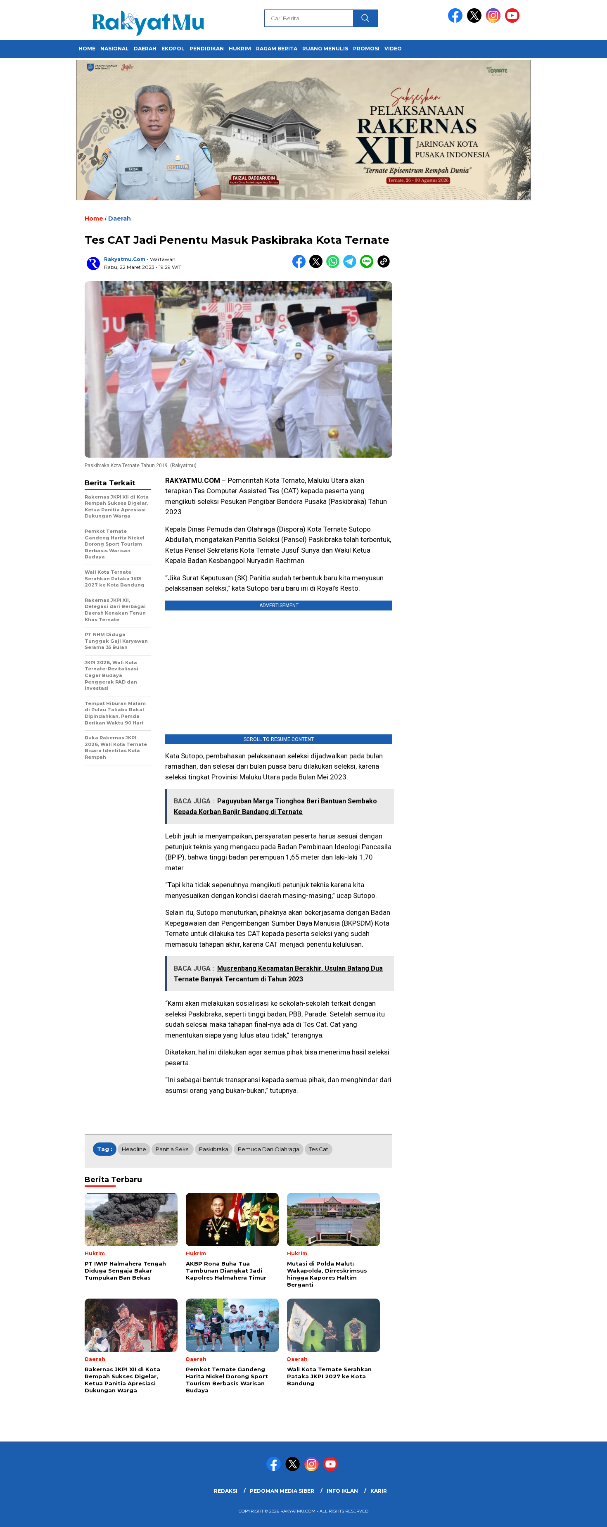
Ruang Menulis (325, 48)
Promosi (366, 48)
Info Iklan (342, 1491)
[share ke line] (368, 266)
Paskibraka (213, 1149)
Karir (378, 1491)
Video (393, 48)
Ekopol (173, 48)
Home (86, 48)
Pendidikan (207, 48)
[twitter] (475, 21)
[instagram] (494, 21)
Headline (134, 1149)
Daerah (145, 48)
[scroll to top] (582, 1514)
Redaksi (225, 1491)
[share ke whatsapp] (334, 266)
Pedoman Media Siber (282, 1491)
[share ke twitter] (317, 266)
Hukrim (240, 48)
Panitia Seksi (173, 1149)
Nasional (114, 48)
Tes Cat (318, 1149)
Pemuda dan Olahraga (268, 1149)
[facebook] (456, 21)
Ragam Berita (276, 48)
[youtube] (513, 21)
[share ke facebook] (300, 266)
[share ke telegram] (351, 266)
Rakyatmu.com (124, 259)
